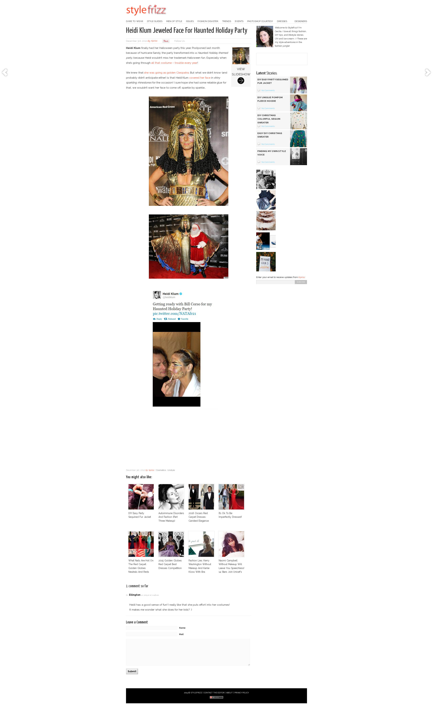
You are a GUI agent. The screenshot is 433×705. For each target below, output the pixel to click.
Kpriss (302, 277)
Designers (301, 21)
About (229, 693)
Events (239, 21)
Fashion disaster (208, 21)
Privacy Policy (241, 693)
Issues (190, 21)
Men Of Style (174, 21)
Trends (226, 21)
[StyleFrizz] (146, 17)
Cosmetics (161, 470)
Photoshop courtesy (260, 21)
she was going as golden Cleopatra (166, 72)
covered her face (199, 77)
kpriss (154, 41)
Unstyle (171, 470)
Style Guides (154, 21)
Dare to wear (134, 21)
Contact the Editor (214, 693)
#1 (127, 595)
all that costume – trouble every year (174, 62)
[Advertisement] (188, 440)
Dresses (282, 21)
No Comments (268, 90)
